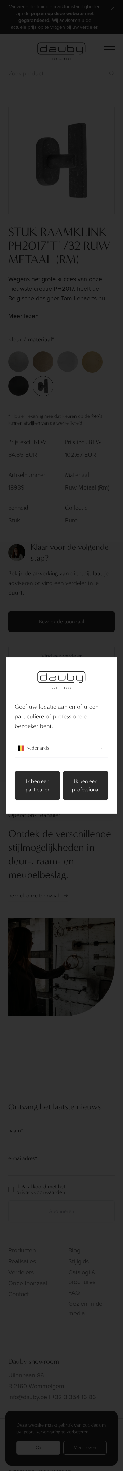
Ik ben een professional (85, 785)
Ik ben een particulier (38, 785)
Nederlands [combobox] (37, 748)
